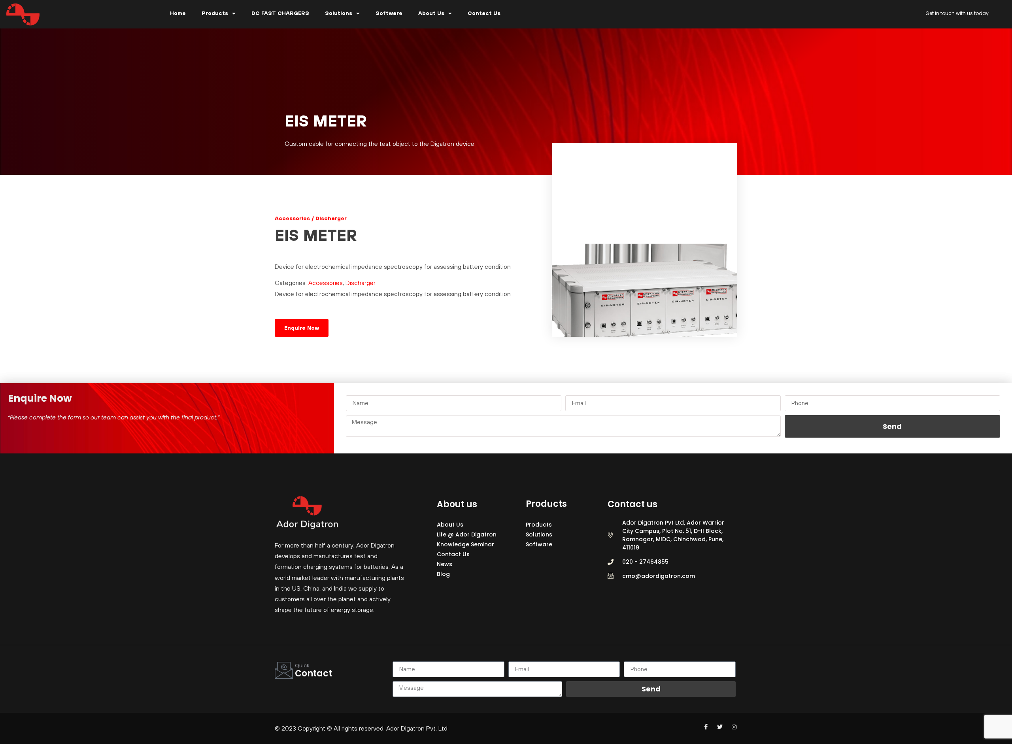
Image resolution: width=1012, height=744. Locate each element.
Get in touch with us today (957, 13)
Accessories (325, 282)
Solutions (338, 13)
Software (389, 13)
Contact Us (484, 13)
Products (215, 13)
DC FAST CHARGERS (280, 13)
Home (178, 13)
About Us (431, 13)
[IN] (730, 727)
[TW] (717, 727)
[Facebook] (703, 727)
